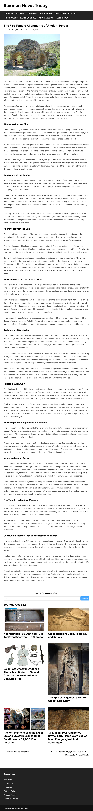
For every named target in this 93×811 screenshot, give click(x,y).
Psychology (11, 18)
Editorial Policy (10, 791)
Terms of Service (11, 799)
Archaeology (46, 18)
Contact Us (8, 783)
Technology (62, 18)
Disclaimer (8, 787)
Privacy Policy (10, 795)
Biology (9, 13)
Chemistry (32, 13)
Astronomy (46, 13)
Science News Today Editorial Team (14, 30)
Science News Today (26, 5)
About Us (8, 780)
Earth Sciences (28, 18)
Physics (20, 13)
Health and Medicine (65, 13)
